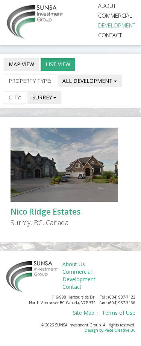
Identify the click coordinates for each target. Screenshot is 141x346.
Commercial (115, 15)
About (107, 5)
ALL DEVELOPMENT (88, 80)
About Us (73, 264)
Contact (110, 35)
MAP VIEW (21, 64)
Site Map (83, 312)
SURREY (42, 97)
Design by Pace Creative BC (110, 330)
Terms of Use (118, 312)
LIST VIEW (57, 64)
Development (116, 25)
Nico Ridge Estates (45, 211)
